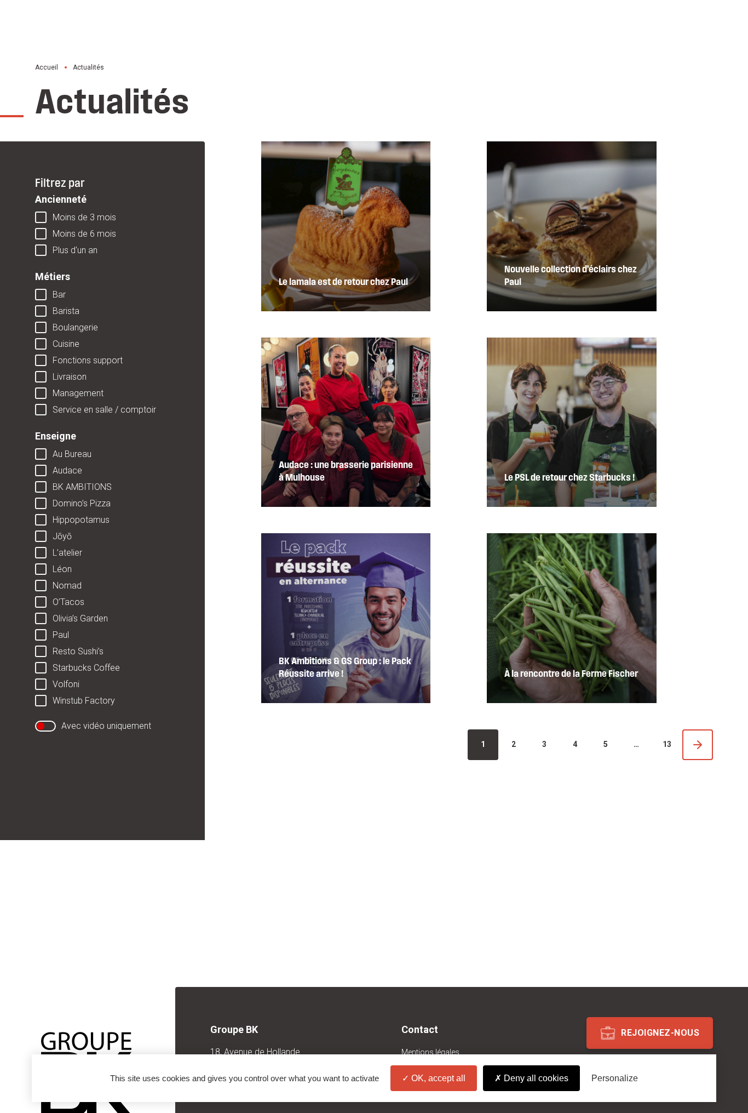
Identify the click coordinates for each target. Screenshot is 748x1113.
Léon (62, 569)
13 (667, 744)
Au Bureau (72, 454)
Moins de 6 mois (84, 234)
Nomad (67, 585)
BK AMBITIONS (82, 487)
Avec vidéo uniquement (106, 726)
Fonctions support (88, 360)
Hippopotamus (81, 520)
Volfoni (66, 684)
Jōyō (62, 536)
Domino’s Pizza (82, 503)
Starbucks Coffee (86, 668)
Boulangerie (75, 327)
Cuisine (66, 344)
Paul (61, 635)
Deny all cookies (535, 1078)
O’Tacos (68, 602)
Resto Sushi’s (78, 651)
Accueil (46, 67)
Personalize (614, 1078)
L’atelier (67, 552)
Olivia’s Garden (80, 618)
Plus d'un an (75, 250)
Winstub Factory (84, 700)
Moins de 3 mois (84, 217)
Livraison (70, 377)
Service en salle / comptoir (104, 409)
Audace (67, 470)
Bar (59, 294)
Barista (66, 311)
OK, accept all (437, 1078)
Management (78, 393)
